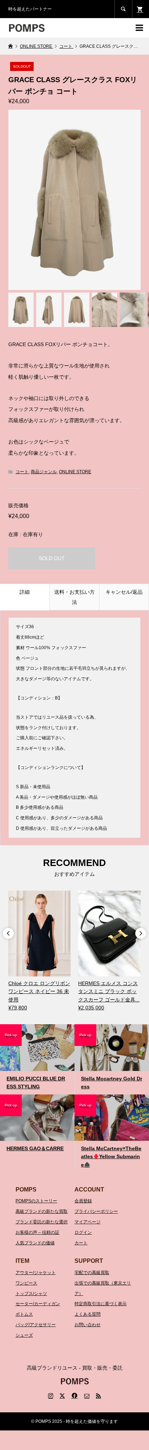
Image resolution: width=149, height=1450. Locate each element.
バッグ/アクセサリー (36, 1324)
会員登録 (83, 1200)
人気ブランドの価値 (35, 1242)
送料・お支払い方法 (74, 597)
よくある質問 (87, 1314)
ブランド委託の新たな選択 (42, 1221)
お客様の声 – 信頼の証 (37, 1232)
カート (81, 1242)
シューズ (24, 1335)
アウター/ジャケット (36, 1272)
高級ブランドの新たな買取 (42, 1211)
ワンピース (26, 1283)
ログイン (83, 1232)
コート (22, 471)
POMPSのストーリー (36, 1200)
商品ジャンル (44, 471)
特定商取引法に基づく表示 (100, 1303)
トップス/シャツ (31, 1293)
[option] (39, 951)
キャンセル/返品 (124, 592)
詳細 (25, 592)
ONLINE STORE (75, 471)
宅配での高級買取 (91, 1272)
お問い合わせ (87, 1324)
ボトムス (24, 1314)
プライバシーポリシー (96, 1211)
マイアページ (87, 1221)
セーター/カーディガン (38, 1303)
